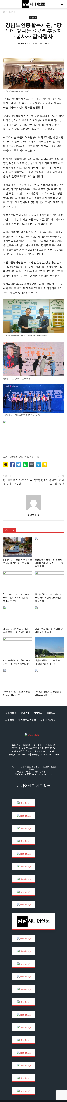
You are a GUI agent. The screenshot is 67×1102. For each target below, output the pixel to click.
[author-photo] (33, 510)
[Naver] (8, 50)
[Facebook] (15, 50)
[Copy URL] (44, 50)
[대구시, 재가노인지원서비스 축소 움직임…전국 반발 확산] (17, 616)
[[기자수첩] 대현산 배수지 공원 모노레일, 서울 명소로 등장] (17, 547)
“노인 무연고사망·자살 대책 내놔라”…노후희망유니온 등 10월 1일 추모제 (17, 597)
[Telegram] (37, 50)
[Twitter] (22, 50)
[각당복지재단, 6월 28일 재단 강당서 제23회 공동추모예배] (17, 647)
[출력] (51, 50)
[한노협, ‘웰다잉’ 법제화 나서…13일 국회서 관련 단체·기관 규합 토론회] (49, 581)
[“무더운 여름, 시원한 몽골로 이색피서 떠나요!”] (17, 679)
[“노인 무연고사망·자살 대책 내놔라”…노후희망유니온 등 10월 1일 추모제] (17, 581)
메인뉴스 (11, 11)
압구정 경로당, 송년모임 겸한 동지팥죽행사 (49, 482)
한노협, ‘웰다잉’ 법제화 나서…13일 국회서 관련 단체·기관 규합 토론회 (49, 597)
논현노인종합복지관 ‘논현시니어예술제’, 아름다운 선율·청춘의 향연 (49, 563)
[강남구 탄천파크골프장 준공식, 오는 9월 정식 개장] (49, 647)
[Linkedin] (30, 50)
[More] (58, 50)
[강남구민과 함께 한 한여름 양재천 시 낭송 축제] (49, 616)
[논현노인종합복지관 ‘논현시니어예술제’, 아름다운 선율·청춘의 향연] (49, 547)
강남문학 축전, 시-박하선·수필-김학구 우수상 (17, 482)
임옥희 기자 (25, 43)
